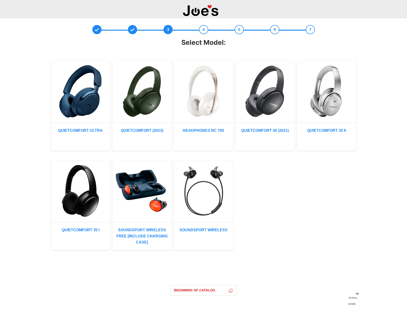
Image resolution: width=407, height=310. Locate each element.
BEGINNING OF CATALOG (194, 290)
